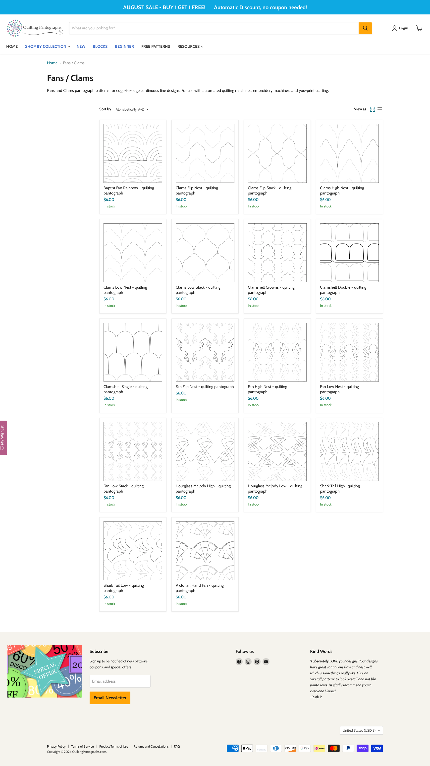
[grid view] (372, 109)
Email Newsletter (110, 698)
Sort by (105, 109)
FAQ (177, 746)
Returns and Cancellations (151, 746)
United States (359, 730)
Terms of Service (82, 746)
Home (52, 63)
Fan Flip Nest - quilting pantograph (205, 386)
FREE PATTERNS (155, 46)
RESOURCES (189, 46)
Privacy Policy (56, 746)
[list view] (379, 109)
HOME (12, 46)
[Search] (365, 28)
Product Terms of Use (113, 746)
